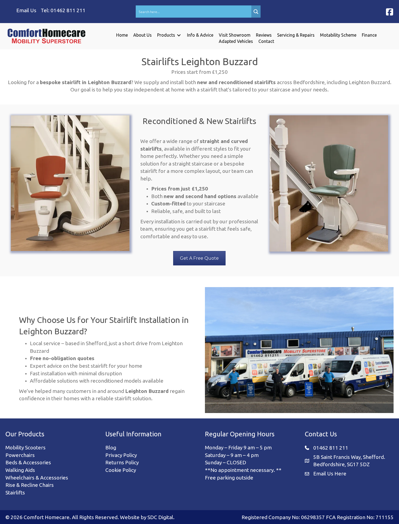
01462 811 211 (68, 10)
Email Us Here (329, 474)
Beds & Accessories (28, 462)
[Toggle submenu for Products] (179, 35)
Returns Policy (122, 462)
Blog (110, 447)
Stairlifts (15, 493)
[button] (389, 12)
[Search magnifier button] (256, 11)
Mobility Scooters (25, 447)
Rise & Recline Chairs (29, 485)
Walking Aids (20, 470)
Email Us (26, 10)
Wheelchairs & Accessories (36, 478)
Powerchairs (20, 455)
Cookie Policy (120, 470)
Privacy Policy (121, 455)
